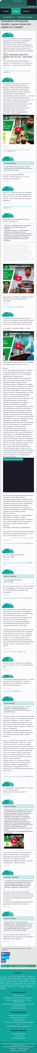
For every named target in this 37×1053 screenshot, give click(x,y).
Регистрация (32, 6)
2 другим (24, 562)
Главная (6, 11)
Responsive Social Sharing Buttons (13, 1046)
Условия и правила (23, 1048)
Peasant (11, 34)
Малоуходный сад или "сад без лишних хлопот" (18, 997)
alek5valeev (11, 801)
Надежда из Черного (9, 71)
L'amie (17, 776)
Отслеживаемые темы (18, 1038)
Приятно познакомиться (18, 1008)
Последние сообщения (25, 17)
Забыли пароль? (17, 1)
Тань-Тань (14, 306)
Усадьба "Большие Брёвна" (18, 1017)
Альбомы (26, 11)
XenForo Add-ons (21, 1043)
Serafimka (12, 149)
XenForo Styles (32, 1043)
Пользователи (18, 1036)
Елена (5, 306)
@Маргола (6, 192)
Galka (17, 71)
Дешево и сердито (18, 995)
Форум (16, 11)
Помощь (23, 1050)
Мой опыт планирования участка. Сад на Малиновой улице (18, 1000)
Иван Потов (11, 658)
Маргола (11, 158)
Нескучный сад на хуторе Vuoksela (18, 1015)
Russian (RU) (12, 1048)
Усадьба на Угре (18, 1020)
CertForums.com (29, 1046)
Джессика (6, 149)
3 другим (28, 71)
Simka (11, 651)
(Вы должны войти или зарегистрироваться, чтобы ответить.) (16, 949)
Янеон (11, 675)
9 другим (22, 543)
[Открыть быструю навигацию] (34, 966)
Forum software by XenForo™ (9, 1043)
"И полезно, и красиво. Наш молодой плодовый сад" (18, 1023)
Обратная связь (15, 1050)
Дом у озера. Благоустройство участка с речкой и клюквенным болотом (18, 1004)
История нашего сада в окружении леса (18, 1026)
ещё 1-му (22, 776)
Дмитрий (21, 71)
